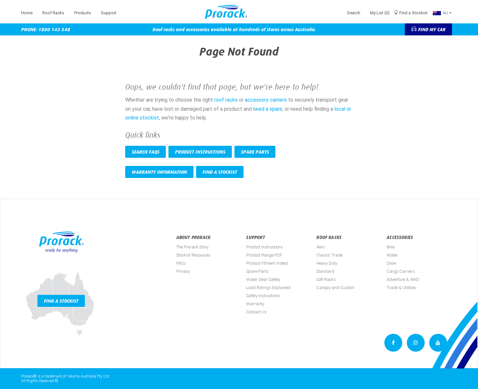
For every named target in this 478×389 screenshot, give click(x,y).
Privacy (183, 271)
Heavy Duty (326, 263)
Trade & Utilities (401, 287)
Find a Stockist (413, 12)
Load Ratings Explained (268, 287)
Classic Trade (329, 255)
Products (82, 12)
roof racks (226, 100)
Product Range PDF (264, 255)
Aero (320, 247)
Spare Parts (255, 152)
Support (108, 12)
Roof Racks (53, 12)
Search (353, 12)
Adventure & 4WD (403, 279)
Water (392, 255)
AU (446, 12)
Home (27, 12)
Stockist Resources (193, 255)
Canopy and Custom (335, 287)
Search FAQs (145, 152)
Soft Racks (326, 279)
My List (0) (380, 12)
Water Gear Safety (263, 279)
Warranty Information (159, 172)
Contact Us (256, 311)
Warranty (255, 303)
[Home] (228, 12)
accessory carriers (266, 100)
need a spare (267, 109)
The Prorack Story (192, 247)
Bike (390, 247)
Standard (325, 271)
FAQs (181, 263)
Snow (391, 263)
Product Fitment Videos (267, 263)
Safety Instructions (263, 295)
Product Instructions (200, 152)
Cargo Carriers (401, 271)
